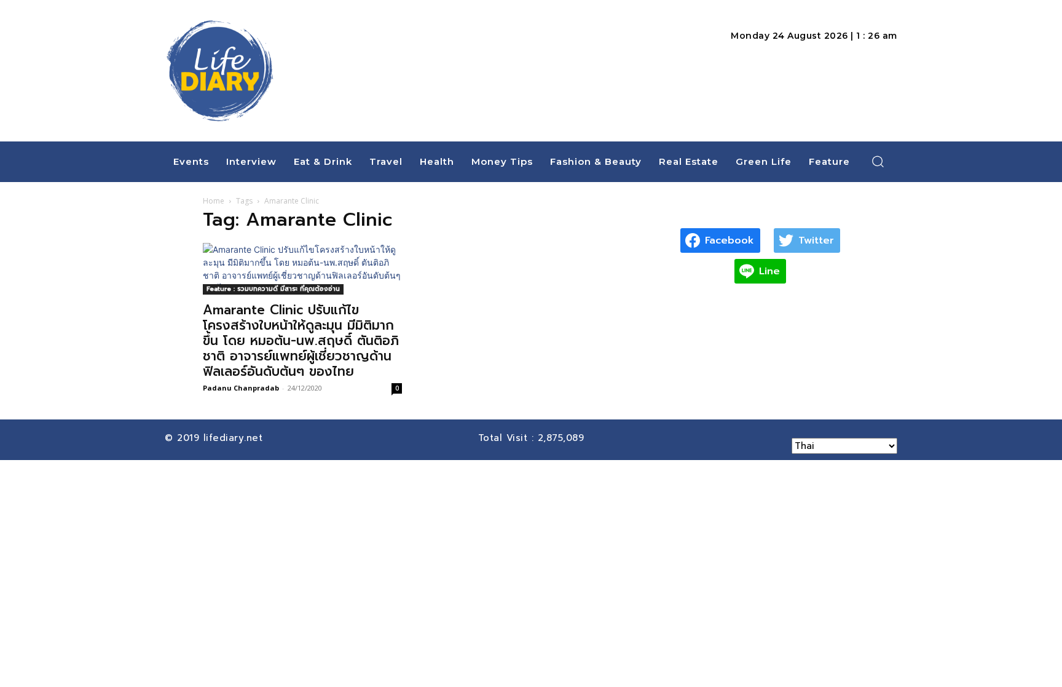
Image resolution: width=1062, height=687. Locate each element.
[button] (878, 161)
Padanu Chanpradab (241, 387)
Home (213, 201)
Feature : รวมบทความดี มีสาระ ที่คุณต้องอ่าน (273, 288)
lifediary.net (235, 438)
